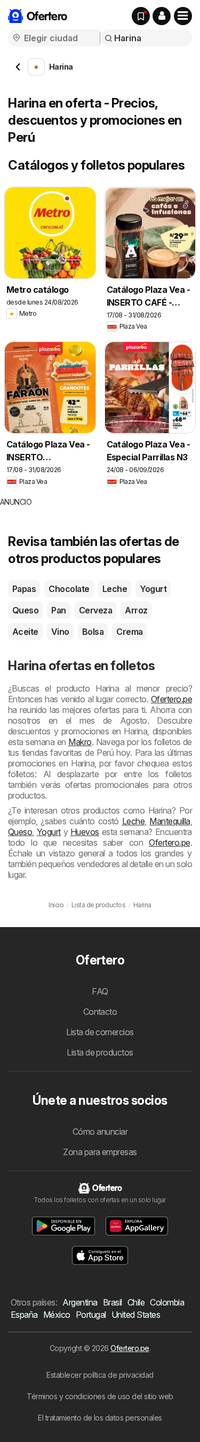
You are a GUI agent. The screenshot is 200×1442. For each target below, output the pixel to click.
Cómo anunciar (100, 1131)
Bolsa (92, 631)
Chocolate (69, 588)
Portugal (91, 1314)
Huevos (84, 831)
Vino (60, 631)
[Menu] (183, 16)
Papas (24, 588)
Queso (25, 610)
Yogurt (153, 588)
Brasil (112, 1302)
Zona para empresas (100, 1152)
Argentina (79, 1302)
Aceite (25, 631)
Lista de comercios (100, 1032)
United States (135, 1314)
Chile (136, 1302)
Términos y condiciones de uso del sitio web (100, 1396)
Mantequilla (169, 821)
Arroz (136, 610)
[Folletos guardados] (141, 16)
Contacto (100, 1011)
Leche (114, 588)
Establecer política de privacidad (99, 1374)
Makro (79, 742)
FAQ (100, 991)
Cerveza (95, 610)
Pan (58, 610)
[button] (162, 16)
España (24, 1314)
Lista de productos (100, 1052)
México (56, 1314)
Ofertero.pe (171, 699)
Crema (129, 631)
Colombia (167, 1302)
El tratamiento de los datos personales (100, 1417)
